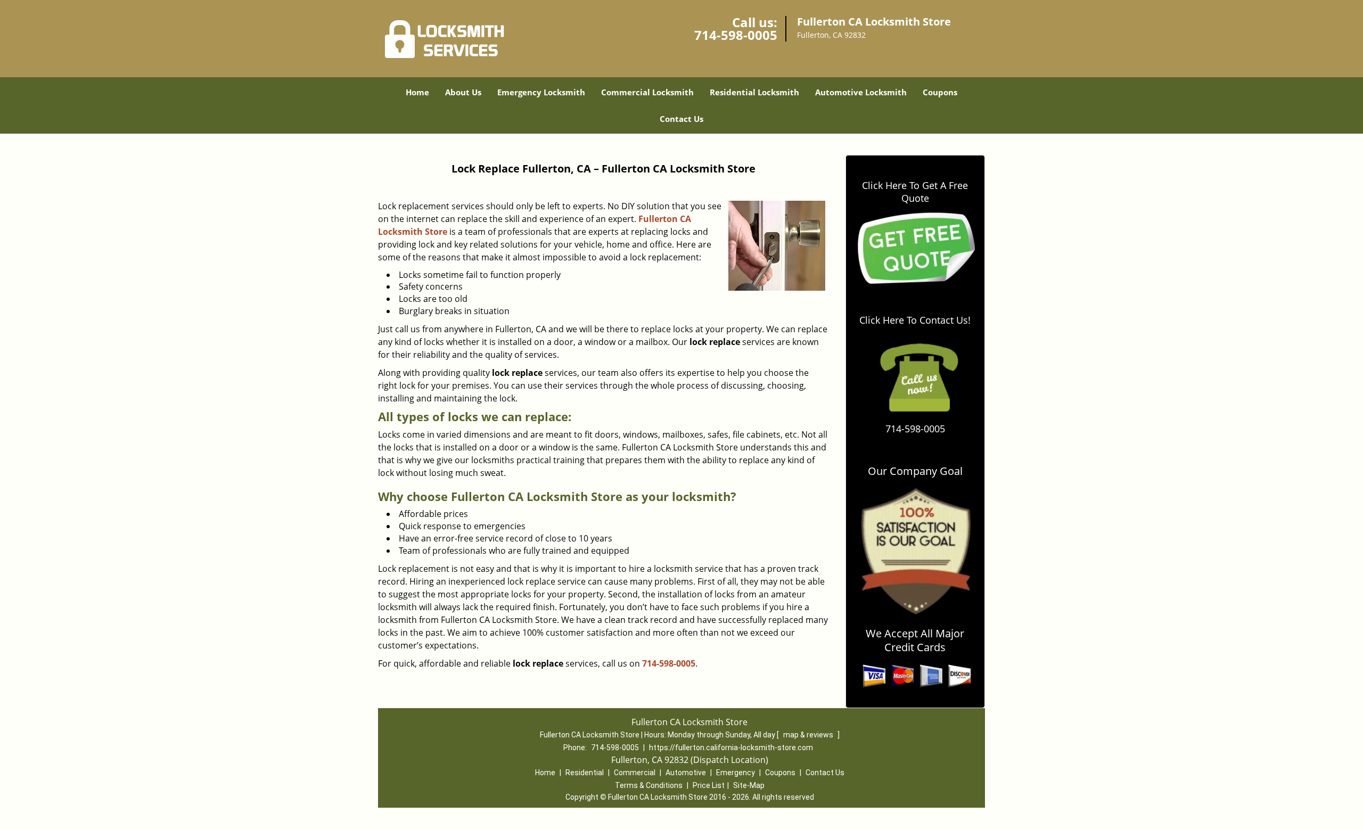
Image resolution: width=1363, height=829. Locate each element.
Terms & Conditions (649, 785)
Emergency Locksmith (541, 92)
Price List (709, 785)
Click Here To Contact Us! (915, 320)
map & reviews (809, 734)
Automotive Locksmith (861, 92)
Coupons (940, 92)
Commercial (634, 772)
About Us (463, 92)
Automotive (686, 772)
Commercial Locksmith (647, 92)
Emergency (735, 772)
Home (417, 92)
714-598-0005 (735, 35)
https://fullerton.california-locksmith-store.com (731, 747)
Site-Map (749, 785)
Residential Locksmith (754, 92)
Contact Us (681, 118)
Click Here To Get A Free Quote (915, 191)
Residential (584, 772)
